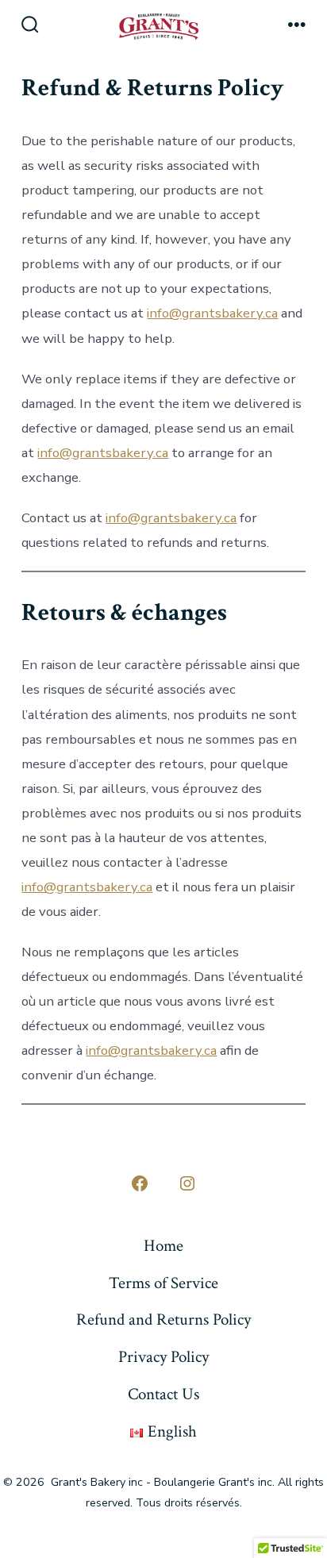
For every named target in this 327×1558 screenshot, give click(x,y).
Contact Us (163, 1394)
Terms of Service (163, 1283)
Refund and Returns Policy (163, 1319)
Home (163, 1245)
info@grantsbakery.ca (212, 313)
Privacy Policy (163, 1357)
